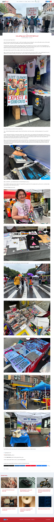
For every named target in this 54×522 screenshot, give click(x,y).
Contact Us (32, 1)
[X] (47, 1)
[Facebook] (46, 1)
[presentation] (9, 482)
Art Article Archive (22, 459)
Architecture (21, 1)
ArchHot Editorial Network (25, 37)
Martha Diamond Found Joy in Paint (44, 509)
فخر (4, 468)
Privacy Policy (22, 519)
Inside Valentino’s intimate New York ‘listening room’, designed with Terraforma (26, 510)
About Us (29, 1)
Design (26, 1)
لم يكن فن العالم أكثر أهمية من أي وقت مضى (8, 490)
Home (17, 1)
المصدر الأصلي (7, 452)
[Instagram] (49, 1)
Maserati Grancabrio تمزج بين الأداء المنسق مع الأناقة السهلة (26, 490)
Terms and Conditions (27, 519)
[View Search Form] (38, 1)
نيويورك (7, 468)
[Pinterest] (7, 519)
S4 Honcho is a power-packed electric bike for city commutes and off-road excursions (44, 491)
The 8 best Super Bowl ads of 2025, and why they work (8, 509)
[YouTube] (51, 1)
